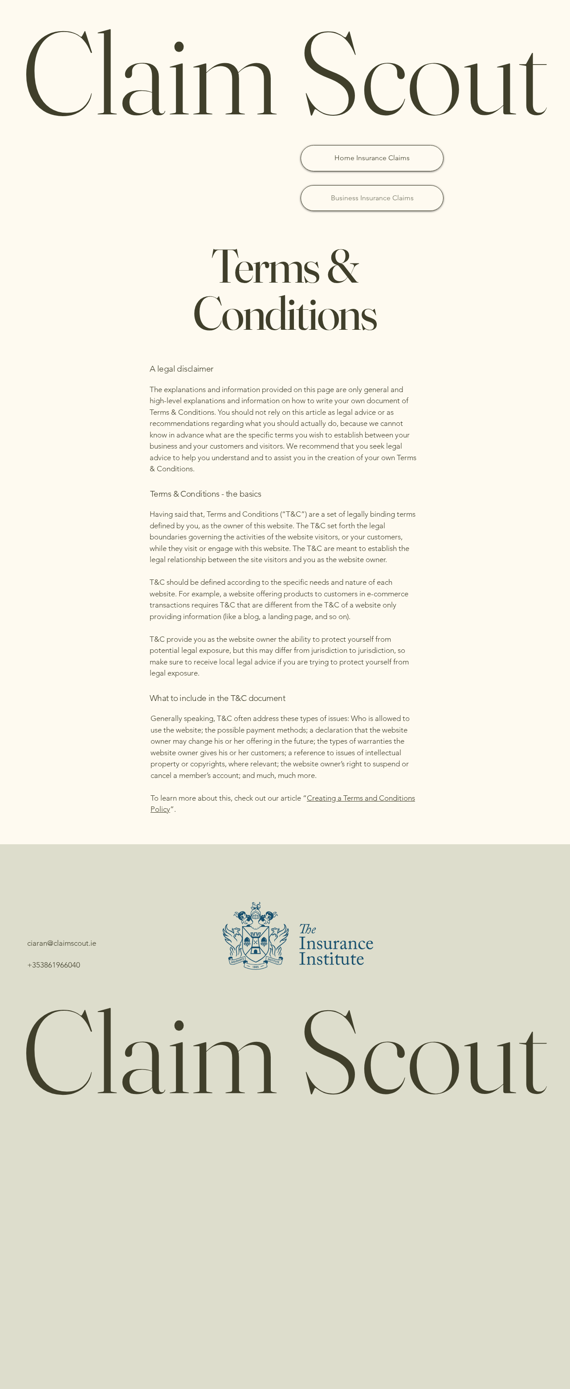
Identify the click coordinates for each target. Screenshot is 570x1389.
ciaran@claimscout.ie (61, 943)
